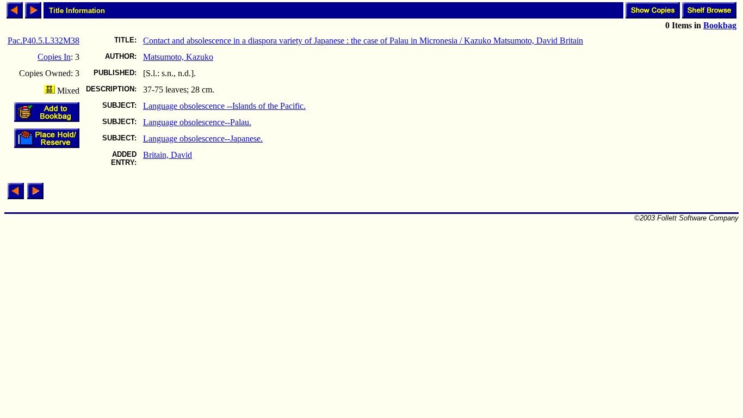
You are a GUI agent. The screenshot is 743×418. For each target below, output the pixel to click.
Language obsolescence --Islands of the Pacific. (224, 105)
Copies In (54, 57)
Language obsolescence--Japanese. (203, 138)
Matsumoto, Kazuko (178, 57)
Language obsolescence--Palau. (197, 122)
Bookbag (719, 25)
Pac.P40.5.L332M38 (43, 40)
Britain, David (167, 154)
